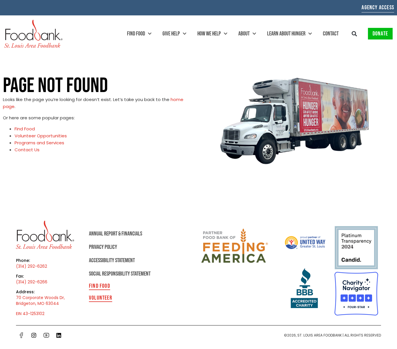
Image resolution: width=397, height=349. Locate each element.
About (244, 33)
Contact (331, 33)
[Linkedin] (59, 335)
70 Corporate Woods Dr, (40, 298)
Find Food (136, 33)
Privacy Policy (103, 247)
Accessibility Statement (112, 260)
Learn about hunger (286, 33)
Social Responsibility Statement (120, 273)
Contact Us (27, 150)
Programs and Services (39, 143)
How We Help (209, 33)
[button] (354, 34)
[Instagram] (34, 335)
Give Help (171, 33)
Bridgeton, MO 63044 (37, 303)
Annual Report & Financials (115, 233)
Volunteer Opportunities (41, 136)
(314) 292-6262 (31, 266)
